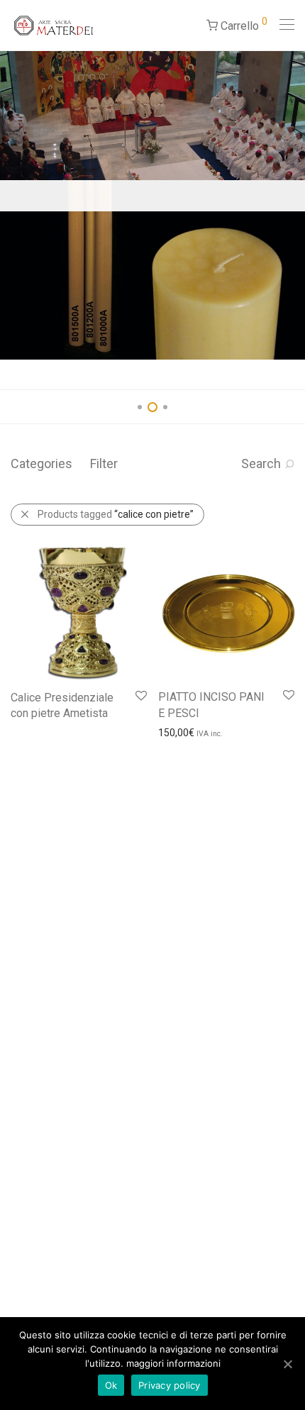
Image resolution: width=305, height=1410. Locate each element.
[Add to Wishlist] (140, 696)
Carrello (242, 24)
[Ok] (287, 1364)
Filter (104, 463)
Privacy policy (169, 1385)
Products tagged (116, 514)
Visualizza (27, 716)
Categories (41, 463)
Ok (111, 1385)
